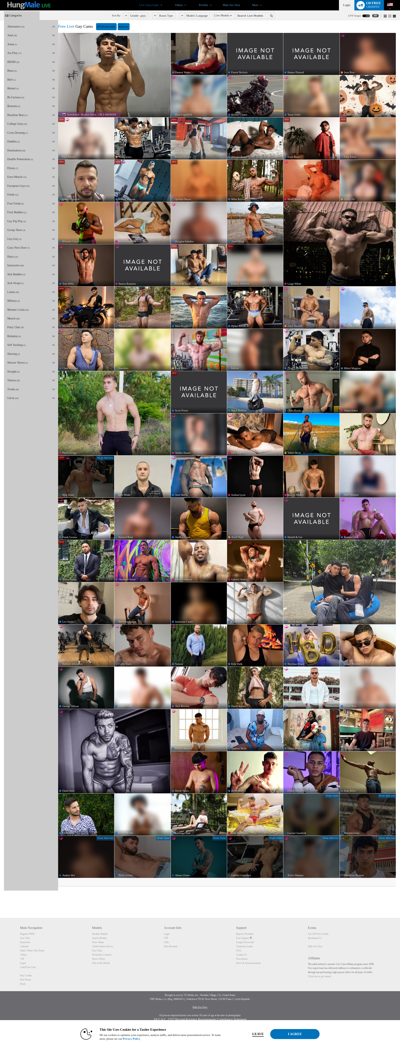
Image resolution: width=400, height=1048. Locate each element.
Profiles (203, 5)
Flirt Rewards (171, 946)
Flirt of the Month (101, 963)
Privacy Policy (131, 1038)
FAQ (238, 950)
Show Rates (98, 942)
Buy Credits (26, 975)
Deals (23, 983)
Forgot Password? (245, 942)
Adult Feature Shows (102, 946)
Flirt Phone (25, 979)
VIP (22, 958)
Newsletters (242, 958)
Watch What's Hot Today (32, 950)
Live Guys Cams (149, 5)
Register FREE (27, 933)
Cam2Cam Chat (28, 967)
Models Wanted (100, 933)
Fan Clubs (97, 950)
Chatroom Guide (244, 946)
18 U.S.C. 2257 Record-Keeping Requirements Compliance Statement (200, 1019)
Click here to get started (319, 976)
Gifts (166, 942)
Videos (179, 5)
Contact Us (241, 954)
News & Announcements (248, 963)
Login (346, 5)
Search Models (99, 938)
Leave (258, 1034)
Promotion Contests (102, 954)
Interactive (25, 942)
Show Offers (98, 958)
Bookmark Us (315, 938)
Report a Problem (244, 933)
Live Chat (25, 938)
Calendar (24, 946)
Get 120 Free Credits (318, 933)
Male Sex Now (231, 5)
